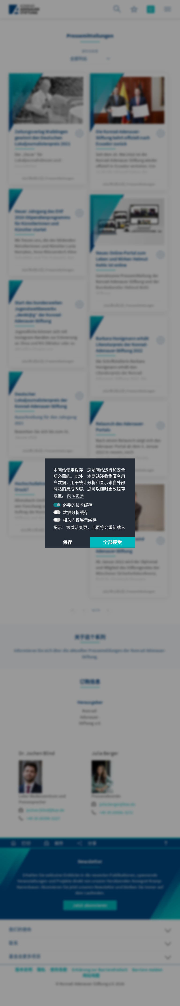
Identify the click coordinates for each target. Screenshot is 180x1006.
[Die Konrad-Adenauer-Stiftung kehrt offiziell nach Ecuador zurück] (129, 131)
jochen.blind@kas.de (45, 810)
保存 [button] (67, 542)
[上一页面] (83, 609)
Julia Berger (105, 753)
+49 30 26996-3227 (43, 818)
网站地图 (91, 975)
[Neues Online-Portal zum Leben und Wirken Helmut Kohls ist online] (129, 253)
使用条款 (58, 969)
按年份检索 (90, 51)
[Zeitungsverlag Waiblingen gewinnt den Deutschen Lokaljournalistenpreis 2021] (48, 128)
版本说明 (23, 969)
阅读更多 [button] (75, 495)
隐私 (41, 969)
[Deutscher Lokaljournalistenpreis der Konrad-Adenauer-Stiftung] (48, 414)
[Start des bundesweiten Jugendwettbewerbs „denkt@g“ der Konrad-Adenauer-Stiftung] (48, 323)
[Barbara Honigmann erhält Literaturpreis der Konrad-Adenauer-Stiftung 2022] (129, 356)
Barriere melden (147, 969)
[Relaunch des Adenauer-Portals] (129, 438)
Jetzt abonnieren (90, 905)
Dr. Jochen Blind (37, 753)
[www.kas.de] (24, 9)
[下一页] (108, 609)
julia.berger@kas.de (117, 804)
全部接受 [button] (112, 542)
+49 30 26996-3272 (116, 812)
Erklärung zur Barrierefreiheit (100, 969)
